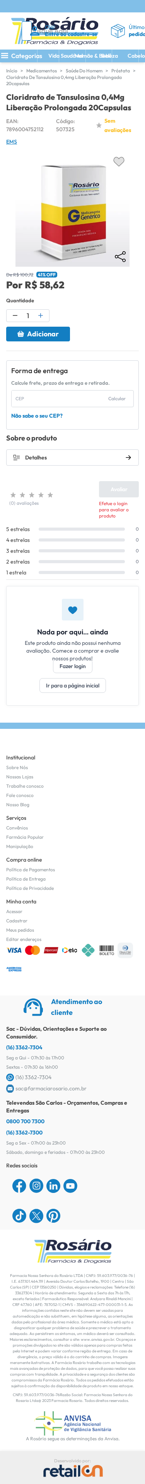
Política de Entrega (26, 879)
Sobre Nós (17, 767)
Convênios (17, 828)
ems (11, 141)
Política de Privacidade (30, 888)
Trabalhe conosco (25, 786)
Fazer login (73, 666)
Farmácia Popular (25, 837)
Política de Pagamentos (30, 869)
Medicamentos (41, 71)
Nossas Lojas (19, 777)
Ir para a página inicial (72, 685)
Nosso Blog (17, 804)
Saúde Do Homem (84, 71)
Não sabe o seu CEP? (37, 415)
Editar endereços (23, 939)
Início (11, 71)
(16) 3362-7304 (24, 1047)
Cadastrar (16, 921)
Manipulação (19, 846)
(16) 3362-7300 (24, 1132)
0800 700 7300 (25, 1121)
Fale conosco (20, 795)
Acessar (14, 911)
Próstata (120, 71)
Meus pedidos (20, 930)
